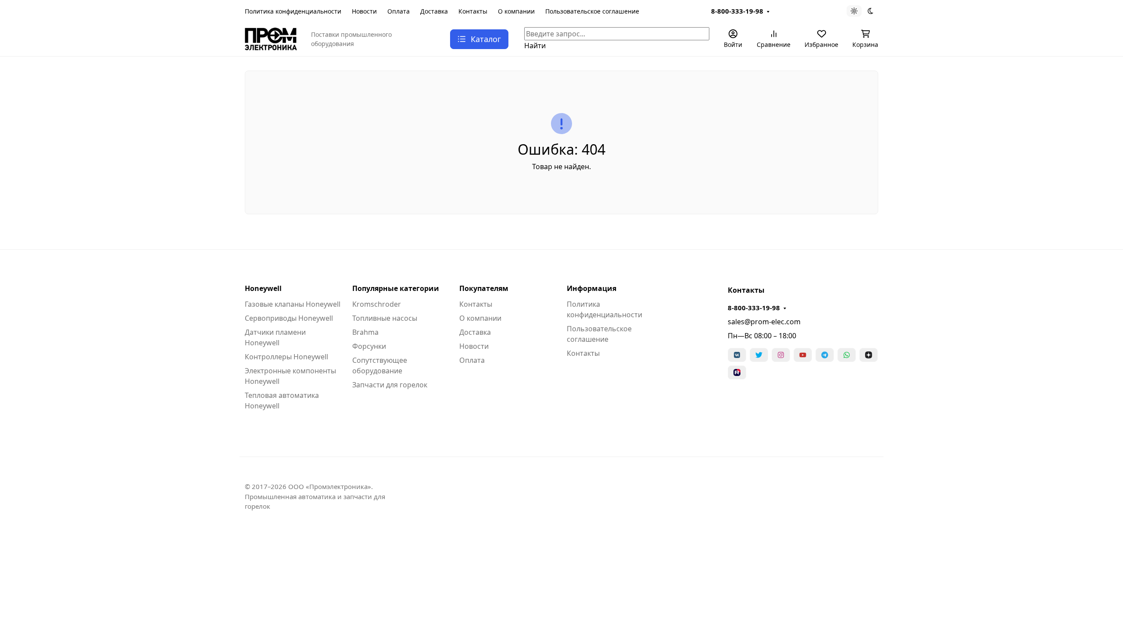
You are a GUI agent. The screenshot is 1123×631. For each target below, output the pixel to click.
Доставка (434, 11)
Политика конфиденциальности (293, 11)
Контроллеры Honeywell (286, 357)
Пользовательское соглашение (592, 11)
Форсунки (369, 346)
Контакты (472, 11)
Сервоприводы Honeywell (289, 318)
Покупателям (483, 288)
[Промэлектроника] (271, 38)
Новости (364, 11)
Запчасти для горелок (389, 385)
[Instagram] (781, 355)
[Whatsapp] (846, 355)
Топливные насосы (384, 318)
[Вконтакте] (737, 355)
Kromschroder (376, 304)
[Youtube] (803, 355)
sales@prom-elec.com (764, 321)
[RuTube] (737, 372)
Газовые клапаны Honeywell (292, 304)
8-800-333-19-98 (737, 11)
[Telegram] (824, 355)
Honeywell (263, 288)
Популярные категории (395, 288)
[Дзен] (868, 355)
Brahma (365, 332)
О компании (516, 11)
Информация (591, 288)
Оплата (398, 11)
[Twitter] (759, 355)
